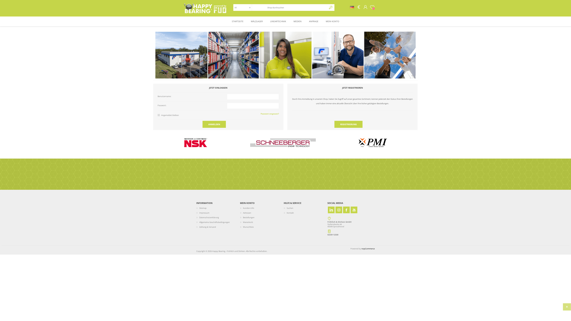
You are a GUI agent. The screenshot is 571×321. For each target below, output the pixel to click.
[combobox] (295, 7)
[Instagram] (338, 210)
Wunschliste (248, 227)
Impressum (204, 212)
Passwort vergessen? (270, 113)
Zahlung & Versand (207, 227)
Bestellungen (248, 217)
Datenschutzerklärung (209, 217)
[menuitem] (218, 208)
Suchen (330, 7)
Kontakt (290, 212)
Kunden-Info (248, 208)
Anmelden (214, 124)
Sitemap (203, 208)
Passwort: (162, 105)
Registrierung (348, 124)
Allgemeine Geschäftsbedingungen (214, 222)
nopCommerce (368, 248)
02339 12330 (332, 234)
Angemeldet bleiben (170, 115)
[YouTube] (354, 210)
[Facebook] (346, 210)
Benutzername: (164, 96)
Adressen (247, 212)
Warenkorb (248, 222)
